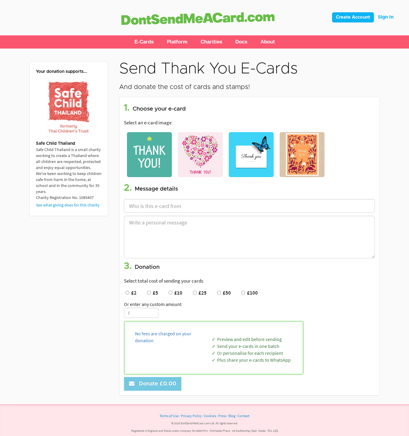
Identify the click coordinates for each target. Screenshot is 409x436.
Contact (243, 416)
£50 (226, 292)
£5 (154, 292)
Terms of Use (169, 416)
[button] (144, 42)
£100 (251, 292)
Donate (156, 384)
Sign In (386, 17)
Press (222, 416)
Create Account (353, 17)
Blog (231, 416)
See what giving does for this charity (68, 205)
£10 (177, 292)
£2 (133, 292)
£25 (202, 292)
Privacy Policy (191, 416)
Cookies (210, 416)
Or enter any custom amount (152, 304)
